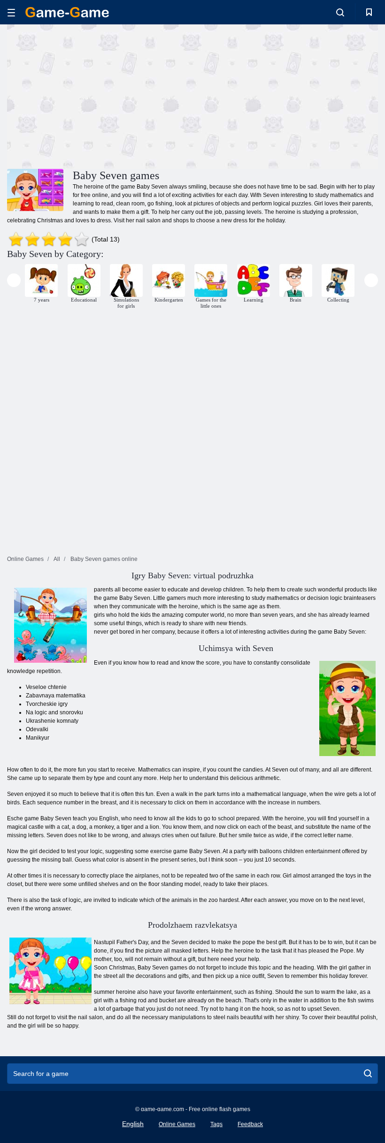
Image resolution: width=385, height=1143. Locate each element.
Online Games (177, 1124)
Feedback (250, 1124)
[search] (368, 1073)
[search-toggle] (340, 12)
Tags (216, 1124)
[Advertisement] (100, 95)
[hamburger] (11, 12)
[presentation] (14, 280)
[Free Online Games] (67, 12)
